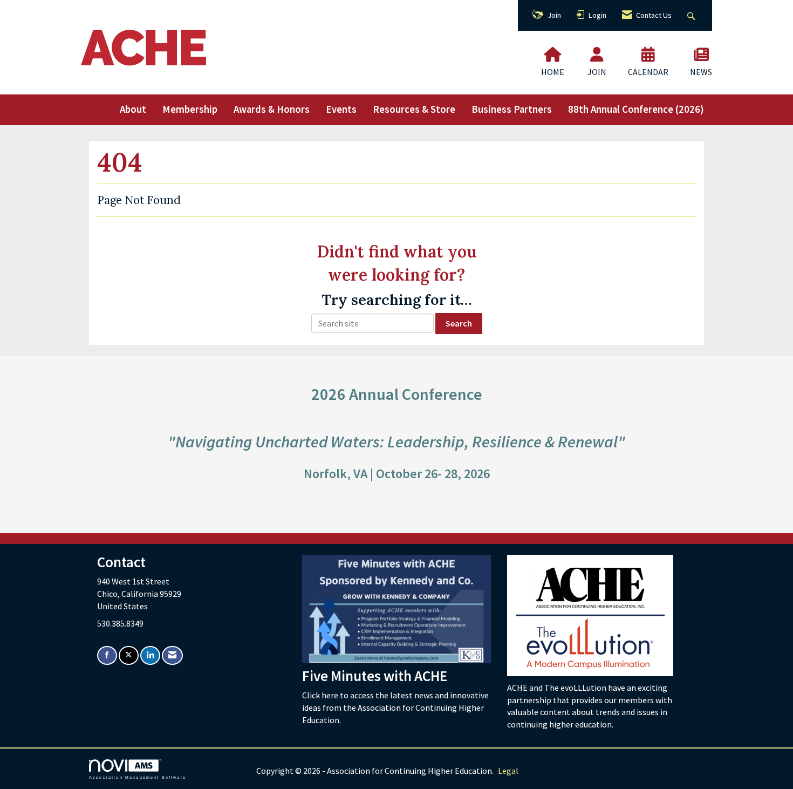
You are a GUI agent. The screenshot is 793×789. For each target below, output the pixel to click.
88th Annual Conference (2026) (636, 109)
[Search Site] (692, 15)
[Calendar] (648, 54)
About (133, 109)
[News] (701, 54)
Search (459, 323)
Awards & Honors (272, 109)
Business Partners (511, 109)
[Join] (597, 54)
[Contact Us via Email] (172, 655)
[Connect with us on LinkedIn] (150, 655)
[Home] (553, 54)
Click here (321, 695)
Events (341, 109)
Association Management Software (137, 777)
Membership (189, 109)
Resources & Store (414, 109)
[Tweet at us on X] (129, 655)
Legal (508, 770)
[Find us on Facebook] (107, 655)
